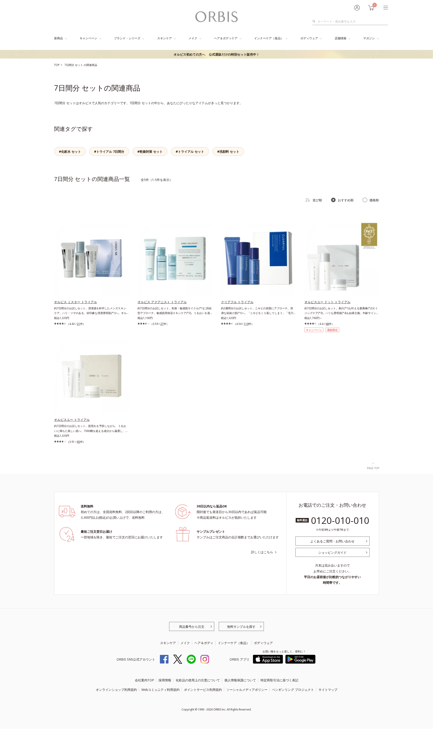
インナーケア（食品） (268, 38)
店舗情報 (340, 38)
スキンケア (164, 38)
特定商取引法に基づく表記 (279, 680)
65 (78, 442)
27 (162, 324)
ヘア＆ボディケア (225, 38)
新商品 (58, 38)
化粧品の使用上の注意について (198, 680)
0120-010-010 (340, 520)
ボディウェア (309, 38)
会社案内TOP (144, 680)
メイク (193, 38)
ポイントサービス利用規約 (203, 689)
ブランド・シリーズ (127, 38)
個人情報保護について (240, 680)
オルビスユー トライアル (72, 419)
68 (327, 324)
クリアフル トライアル (237, 302)
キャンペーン (88, 38)
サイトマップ (327, 689)
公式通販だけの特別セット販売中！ (216, 54)
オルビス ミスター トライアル (75, 302)
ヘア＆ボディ (203, 643)
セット (79, 65)
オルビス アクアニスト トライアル (162, 302)
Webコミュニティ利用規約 (160, 689)
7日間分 (69, 65)
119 (246, 324)
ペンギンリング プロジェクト (293, 689)
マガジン (369, 38)
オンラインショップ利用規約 (116, 689)
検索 (315, 21)
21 (78, 324)
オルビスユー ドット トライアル (327, 302)
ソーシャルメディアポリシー (246, 689)
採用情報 (165, 680)
